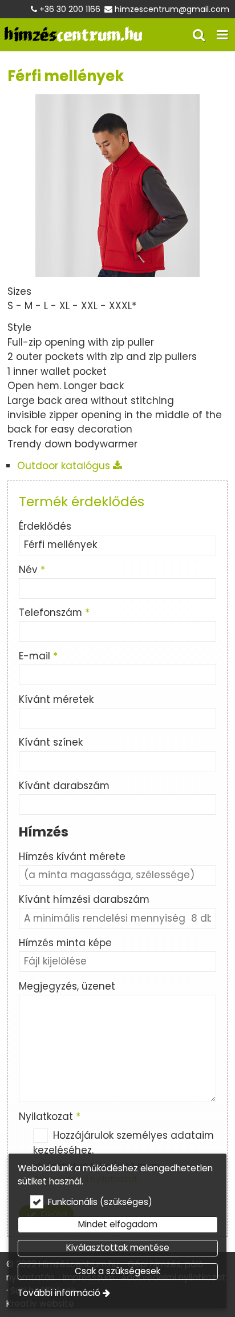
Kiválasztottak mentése (117, 1248)
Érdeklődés (45, 526)
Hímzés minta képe (65, 943)
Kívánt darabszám (64, 785)
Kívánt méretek (56, 699)
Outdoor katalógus (65, 466)
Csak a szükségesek (117, 1271)
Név (32, 570)
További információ (59, 1293)
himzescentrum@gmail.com (172, 9)
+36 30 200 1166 (69, 9)
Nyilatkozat (49, 1116)
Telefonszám (54, 612)
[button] (222, 34)
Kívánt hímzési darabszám (84, 899)
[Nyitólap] (73, 34)
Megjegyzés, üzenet (67, 986)
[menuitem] (73, 34)
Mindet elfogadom (117, 1224)
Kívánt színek (51, 742)
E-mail (38, 656)
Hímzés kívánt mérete (72, 856)
